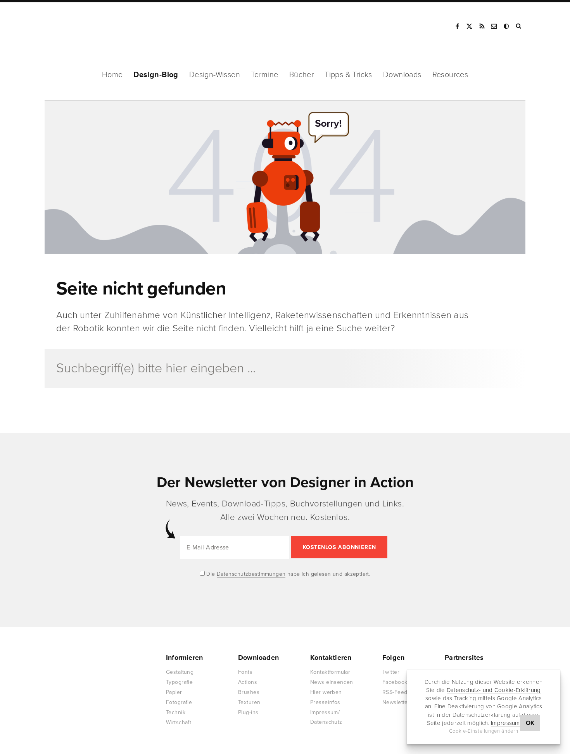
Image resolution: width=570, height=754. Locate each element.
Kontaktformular (330, 672)
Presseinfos (325, 702)
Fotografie (179, 702)
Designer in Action (85, 26)
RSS (482, 26)
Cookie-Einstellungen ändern (483, 731)
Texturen (249, 702)
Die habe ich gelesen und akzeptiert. (288, 574)
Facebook (457, 26)
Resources (450, 74)
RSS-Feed (394, 692)
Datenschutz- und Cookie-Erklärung (494, 690)
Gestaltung (179, 672)
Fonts (245, 672)
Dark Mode (507, 26)
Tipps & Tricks (348, 74)
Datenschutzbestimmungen (251, 574)
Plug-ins (248, 712)
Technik (175, 712)
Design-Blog (155, 74)
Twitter (390, 672)
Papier (174, 692)
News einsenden (331, 682)
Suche (519, 26)
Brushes (248, 692)
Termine (264, 74)
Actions (247, 682)
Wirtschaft (178, 722)
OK (530, 723)
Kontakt (494, 26)
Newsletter (396, 702)
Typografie (179, 682)
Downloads (402, 74)
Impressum (505, 723)
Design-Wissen (214, 74)
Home (112, 74)
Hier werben (326, 692)
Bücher (301, 74)
